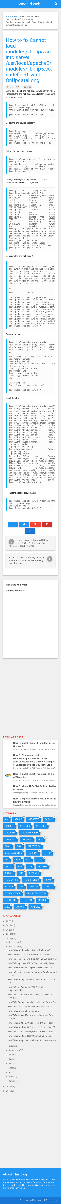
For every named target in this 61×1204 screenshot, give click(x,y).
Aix (6, 819)
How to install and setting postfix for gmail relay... (31, 1023)
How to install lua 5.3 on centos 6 (23, 1011)
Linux (17, 859)
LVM (28, 859)
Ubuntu (42, 900)
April (11, 1072)
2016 (8, 1091)
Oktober (12, 1046)
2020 (8, 930)
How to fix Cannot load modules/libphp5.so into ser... (32, 1002)
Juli (10, 1059)
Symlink (34, 886)
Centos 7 (41, 826)
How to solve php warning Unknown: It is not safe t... (32, 1031)
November (13, 946)
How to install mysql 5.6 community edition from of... (32, 1027)
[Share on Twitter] (24, 524)
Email (8, 846)
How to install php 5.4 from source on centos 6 (29, 1036)
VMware (20, 907)
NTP (30, 866)
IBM (7, 859)
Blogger (9, 826)
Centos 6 (25, 826)
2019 (8, 934)
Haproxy (33, 853)
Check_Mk (10, 839)
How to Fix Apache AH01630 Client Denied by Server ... (32, 963)
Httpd (47, 853)
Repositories (31, 880)
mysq (40, 859)
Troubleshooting (36, 893)
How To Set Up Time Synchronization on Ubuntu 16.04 (32, 959)
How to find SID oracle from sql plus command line (31, 954)
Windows (35, 907)
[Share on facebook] (13, 524)
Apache (10, 87)
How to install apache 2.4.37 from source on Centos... (32, 1040)
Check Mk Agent (29, 832)
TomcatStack (13, 893)
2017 (8, 1086)
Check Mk (10, 832)
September (14, 1050)
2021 (8, 925)
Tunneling (10, 900)
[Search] (56, 4)
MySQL (8, 866)
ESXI (19, 846)
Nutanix (42, 866)
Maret (11, 1076)
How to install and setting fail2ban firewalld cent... (31, 967)
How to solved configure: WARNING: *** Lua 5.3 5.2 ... (31, 1006)
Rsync (48, 880)
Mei (10, 1067)
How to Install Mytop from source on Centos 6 (29, 950)
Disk (40, 839)
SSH (21, 886)
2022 (8, 921)
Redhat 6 (34, 873)
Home (8, 16)
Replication (11, 880)
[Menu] (5, 4)
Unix (7, 907)
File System (34, 846)
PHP (15, 16)
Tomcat (48, 886)
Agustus (12, 1054)
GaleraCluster (13, 853)
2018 (8, 938)
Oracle (9, 873)
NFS (20, 866)
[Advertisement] (30, 701)
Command (27, 839)
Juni (11, 1063)
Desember (13, 942)
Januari (12, 1081)
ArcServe (33, 819)
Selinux (9, 886)
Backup (49, 819)
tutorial (27, 900)
